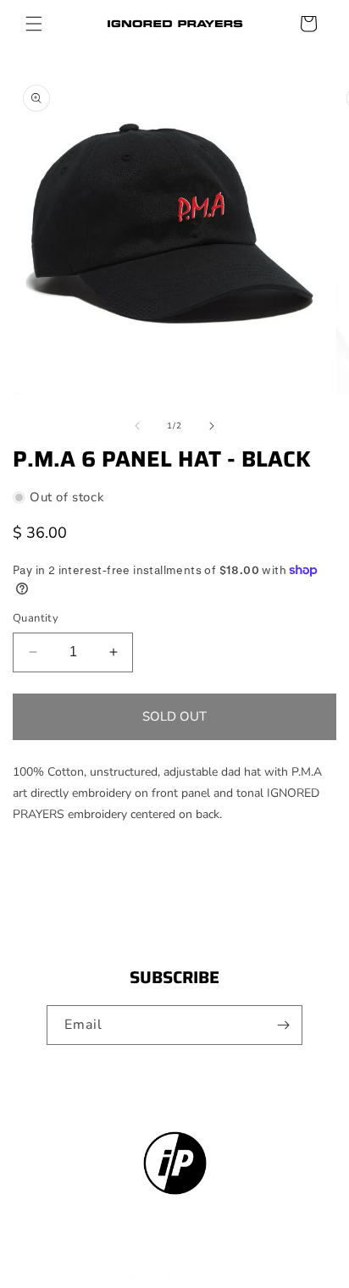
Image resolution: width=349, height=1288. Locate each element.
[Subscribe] (283, 1025)
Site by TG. (237, 1274)
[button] (34, 23)
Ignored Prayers (166, 1274)
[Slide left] (137, 426)
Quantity (35, 618)
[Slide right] (211, 426)
